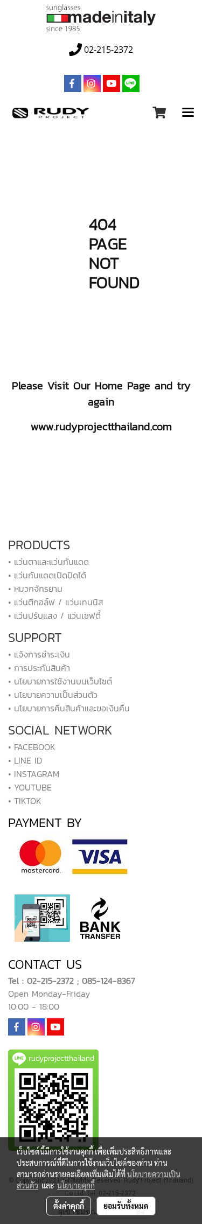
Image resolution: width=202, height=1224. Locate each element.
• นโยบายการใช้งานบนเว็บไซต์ (60, 681)
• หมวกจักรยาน (35, 588)
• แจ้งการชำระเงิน (39, 654)
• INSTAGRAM (33, 773)
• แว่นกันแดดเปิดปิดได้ (47, 575)
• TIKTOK (24, 800)
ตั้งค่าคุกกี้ (68, 1206)
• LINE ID (25, 760)
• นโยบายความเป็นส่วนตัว (52, 694)
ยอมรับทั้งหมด (126, 1206)
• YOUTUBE (30, 787)
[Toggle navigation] (188, 113)
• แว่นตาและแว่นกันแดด (48, 561)
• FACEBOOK (31, 746)
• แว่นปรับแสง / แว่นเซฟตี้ (54, 615)
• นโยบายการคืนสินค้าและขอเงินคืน (69, 708)
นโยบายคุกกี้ (76, 1185)
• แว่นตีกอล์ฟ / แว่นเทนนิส (55, 602)
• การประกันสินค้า (39, 667)
